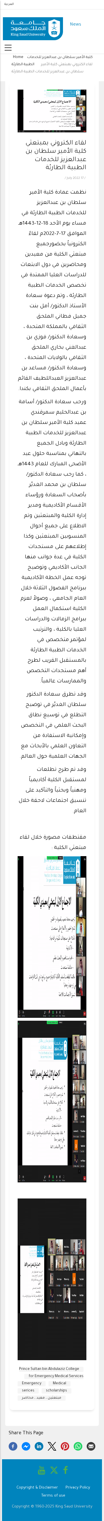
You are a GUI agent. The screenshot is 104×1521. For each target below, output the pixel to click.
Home (18, 57)
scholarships (56, 1391)
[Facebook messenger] (26, 1445)
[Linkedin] (39, 1445)
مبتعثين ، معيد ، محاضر (41, 1398)
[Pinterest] (65, 1445)
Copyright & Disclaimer (37, 1488)
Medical (59, 1384)
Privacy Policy (78, 1488)
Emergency (31, 1384)
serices (28, 1391)
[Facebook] (13, 1445)
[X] (52, 1445)
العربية (9, 4)
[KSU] (33, 25)
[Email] (91, 1445)
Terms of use (53, 1496)
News (75, 24)
